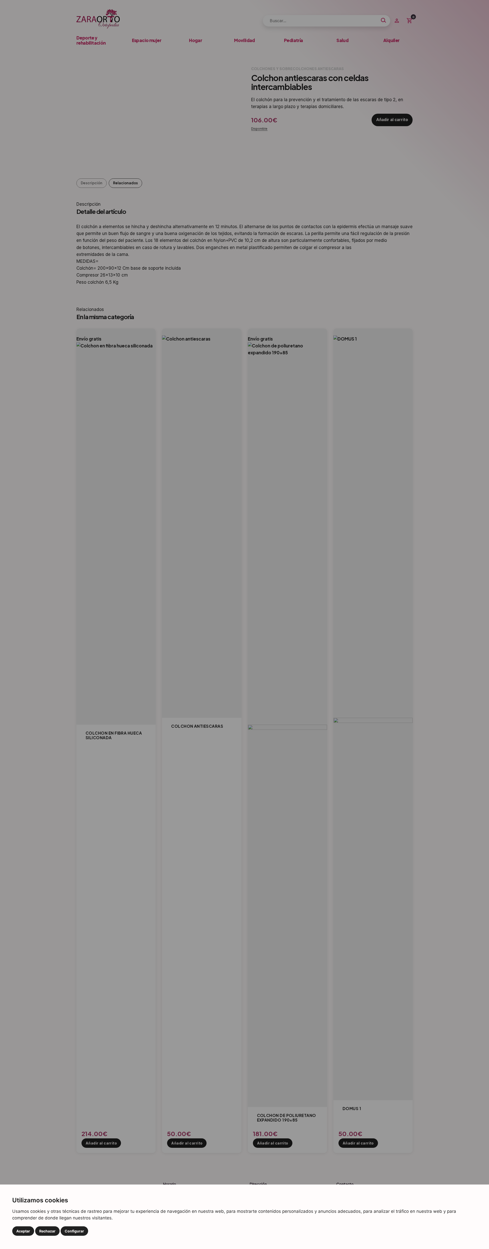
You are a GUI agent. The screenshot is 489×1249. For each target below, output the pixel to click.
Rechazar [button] (47, 1231)
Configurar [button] (74, 1231)
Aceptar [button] (23, 1231)
